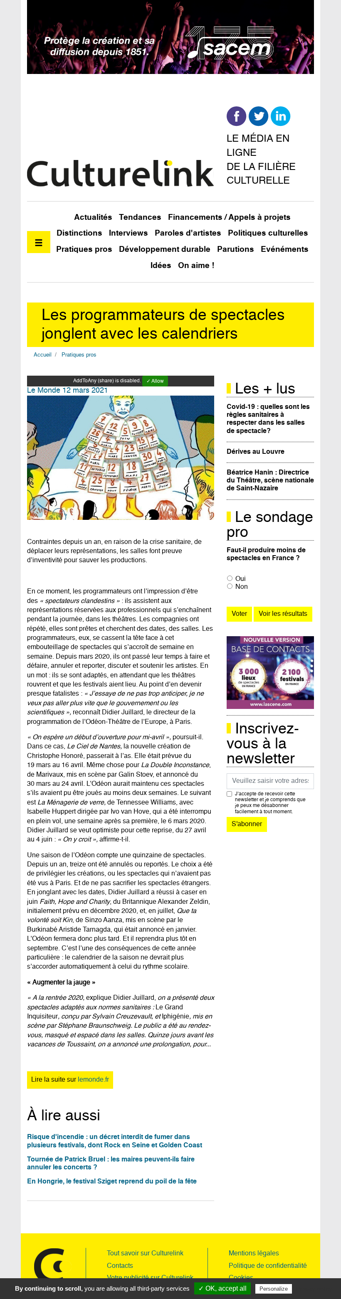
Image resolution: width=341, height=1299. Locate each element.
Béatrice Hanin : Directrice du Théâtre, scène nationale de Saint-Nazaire (270, 481)
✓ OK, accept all (222, 1288)
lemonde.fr (93, 1080)
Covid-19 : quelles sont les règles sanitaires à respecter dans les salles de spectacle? (268, 419)
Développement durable (164, 249)
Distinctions (79, 233)
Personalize (273, 1289)
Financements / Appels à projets (229, 217)
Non (241, 587)
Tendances (140, 217)
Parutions (235, 249)
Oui (240, 579)
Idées (161, 266)
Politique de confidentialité (268, 1266)
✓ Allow (155, 381)
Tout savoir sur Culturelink (145, 1253)
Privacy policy (314, 1288)
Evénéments (285, 249)
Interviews (128, 233)
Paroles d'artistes (188, 233)
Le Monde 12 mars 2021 (67, 390)
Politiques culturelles (268, 233)
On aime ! (196, 266)
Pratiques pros (84, 249)
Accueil (43, 355)
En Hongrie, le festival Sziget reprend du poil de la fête (112, 1181)
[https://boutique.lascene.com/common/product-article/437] (270, 673)
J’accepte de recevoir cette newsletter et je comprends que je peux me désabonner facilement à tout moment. (270, 803)
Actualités (93, 217)
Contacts (120, 1266)
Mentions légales (254, 1253)
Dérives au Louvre (255, 452)
